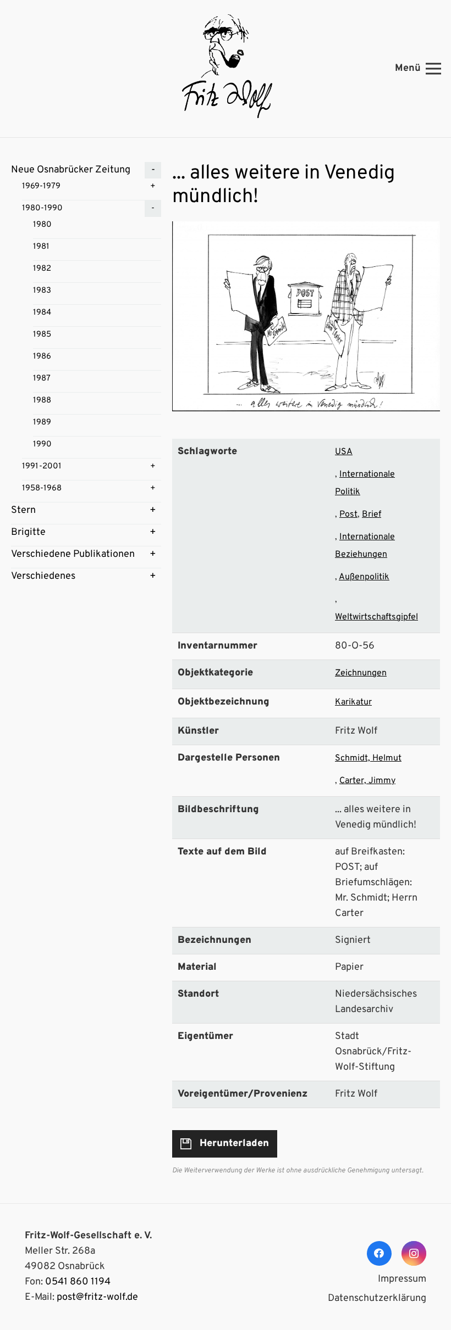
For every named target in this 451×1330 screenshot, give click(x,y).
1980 (42, 225)
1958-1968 (42, 488)
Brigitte (28, 532)
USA (344, 451)
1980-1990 (42, 208)
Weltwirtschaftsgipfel (376, 617)
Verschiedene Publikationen (73, 554)
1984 (42, 313)
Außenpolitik (364, 577)
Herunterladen (234, 1143)
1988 (42, 400)
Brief (371, 514)
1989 (42, 422)
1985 (42, 334)
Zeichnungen (361, 673)
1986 (42, 356)
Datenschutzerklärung (377, 1298)
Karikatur (353, 702)
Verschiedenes (43, 576)
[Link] (225, 68)
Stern (23, 510)
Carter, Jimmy (367, 780)
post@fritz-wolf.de (97, 1297)
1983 (42, 291)
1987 (42, 378)
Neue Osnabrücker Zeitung (70, 170)
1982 (42, 269)
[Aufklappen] (153, 170)
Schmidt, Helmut (368, 758)
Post (348, 514)
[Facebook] (379, 1253)
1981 (41, 247)
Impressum (402, 1279)
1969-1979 (41, 186)
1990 (42, 444)
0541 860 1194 (78, 1282)
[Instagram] (414, 1253)
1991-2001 (42, 466)
